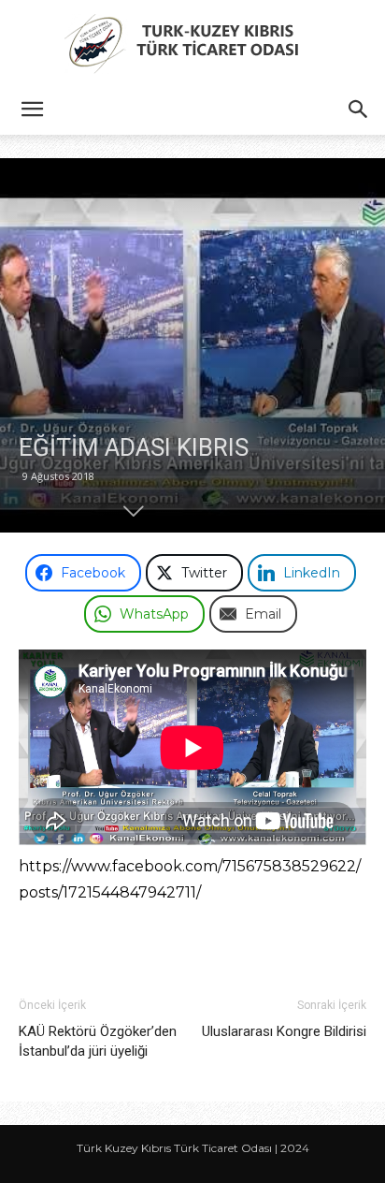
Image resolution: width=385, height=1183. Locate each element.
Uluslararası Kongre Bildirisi (284, 1031)
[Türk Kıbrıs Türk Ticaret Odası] (192, 43)
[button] (32, 109)
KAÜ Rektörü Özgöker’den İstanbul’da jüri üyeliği (98, 1041)
